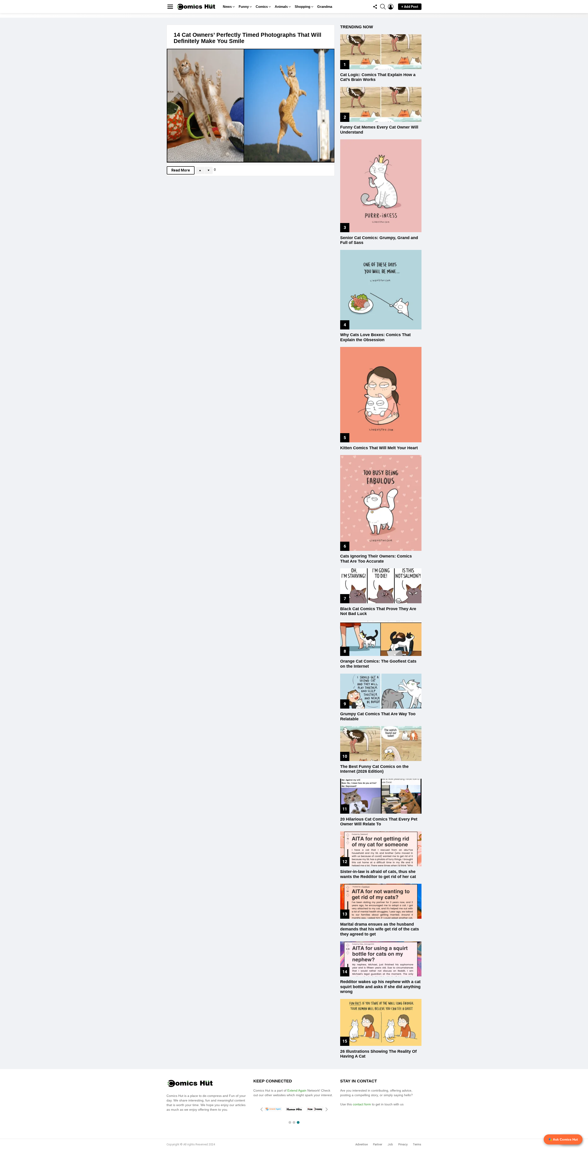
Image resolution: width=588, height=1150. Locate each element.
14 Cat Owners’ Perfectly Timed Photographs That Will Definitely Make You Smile (247, 37)
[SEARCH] (383, 6)
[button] (289, 1122)
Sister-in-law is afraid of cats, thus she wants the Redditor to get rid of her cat (378, 874)
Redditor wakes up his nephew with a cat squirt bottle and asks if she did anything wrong (380, 986)
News (227, 7)
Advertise (361, 1144)
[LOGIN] (390, 6)
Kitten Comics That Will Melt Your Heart (379, 448)
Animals (281, 7)
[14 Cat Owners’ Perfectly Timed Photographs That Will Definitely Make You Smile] (250, 106)
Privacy (402, 1144)
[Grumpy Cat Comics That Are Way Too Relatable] (380, 691)
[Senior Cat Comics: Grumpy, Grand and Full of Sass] (380, 185)
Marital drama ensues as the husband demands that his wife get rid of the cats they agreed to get (379, 929)
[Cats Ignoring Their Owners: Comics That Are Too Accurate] (380, 503)
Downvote (208, 170)
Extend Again (296, 1090)
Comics (262, 7)
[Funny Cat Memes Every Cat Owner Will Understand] (380, 104)
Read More (180, 170)
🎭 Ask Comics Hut (563, 1139)
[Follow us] (375, 6)
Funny (244, 7)
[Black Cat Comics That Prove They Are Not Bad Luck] (380, 585)
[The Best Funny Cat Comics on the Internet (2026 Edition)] (380, 743)
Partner (377, 1144)
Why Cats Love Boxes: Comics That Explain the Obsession (375, 337)
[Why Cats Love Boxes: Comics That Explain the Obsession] (380, 289)
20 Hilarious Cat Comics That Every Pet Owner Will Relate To (378, 822)
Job (390, 1144)
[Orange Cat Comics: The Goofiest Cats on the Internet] (380, 638)
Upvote (200, 170)
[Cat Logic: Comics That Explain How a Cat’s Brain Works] (380, 51)
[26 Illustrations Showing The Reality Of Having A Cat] (380, 1022)
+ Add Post (409, 7)
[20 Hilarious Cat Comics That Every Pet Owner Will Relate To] (380, 796)
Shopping (302, 7)
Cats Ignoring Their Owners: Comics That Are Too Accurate (376, 559)
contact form (362, 1104)
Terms (417, 1144)
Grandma (324, 7)
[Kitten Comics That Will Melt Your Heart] (380, 394)
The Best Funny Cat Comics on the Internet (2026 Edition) (374, 769)
